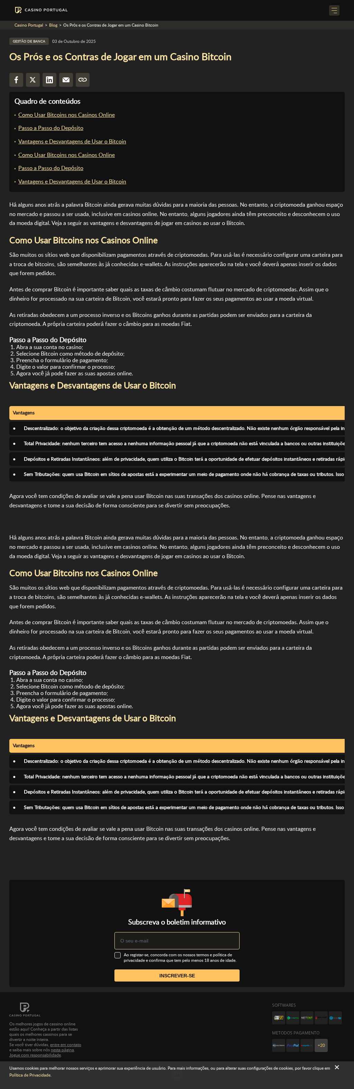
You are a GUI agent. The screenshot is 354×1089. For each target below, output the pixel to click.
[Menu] (334, 10)
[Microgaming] (292, 1017)
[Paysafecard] (307, 1045)
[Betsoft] (278, 1017)
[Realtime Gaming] (321, 1017)
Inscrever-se (177, 975)
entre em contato (65, 1044)
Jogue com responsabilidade (35, 1055)
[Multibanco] (278, 1045)
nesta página (62, 1050)
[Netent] (307, 1017)
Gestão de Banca (29, 41)
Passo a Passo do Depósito (50, 128)
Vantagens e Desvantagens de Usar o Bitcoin (72, 141)
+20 (321, 1045)
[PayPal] (292, 1045)
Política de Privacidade (29, 1075)
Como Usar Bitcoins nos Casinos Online (66, 115)
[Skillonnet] (335, 1017)
